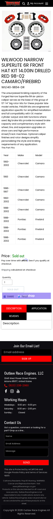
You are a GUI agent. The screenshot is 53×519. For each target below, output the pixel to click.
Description (13, 308)
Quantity (6, 277)
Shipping (5, 269)
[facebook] (7, 392)
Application (39, 308)
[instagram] (13, 392)
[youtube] (19, 392)
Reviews (14, 316)
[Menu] (47, 3)
